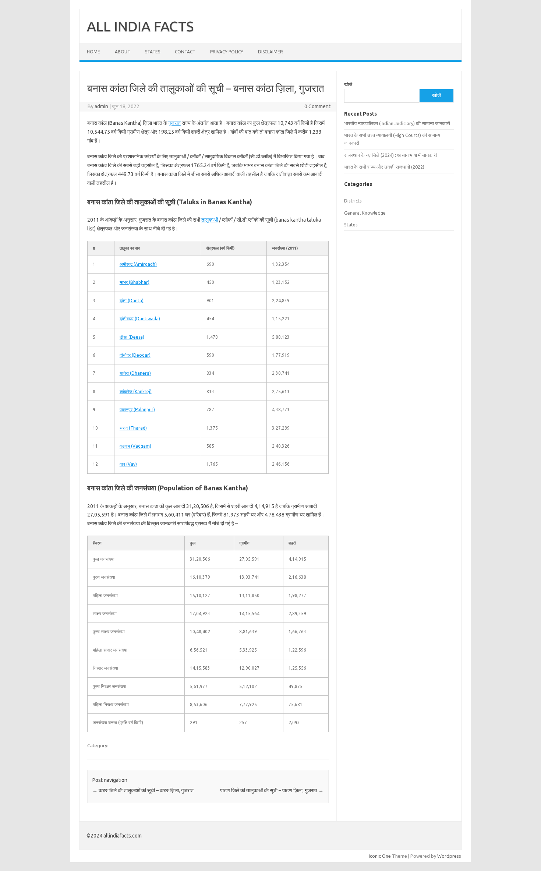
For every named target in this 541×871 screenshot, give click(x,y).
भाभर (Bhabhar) (134, 282)
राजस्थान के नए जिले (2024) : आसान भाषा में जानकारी (390, 155)
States (152, 51)
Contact (185, 51)
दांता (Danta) (132, 300)
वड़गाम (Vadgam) (135, 446)
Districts (353, 200)
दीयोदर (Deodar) (135, 355)
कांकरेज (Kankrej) (136, 391)
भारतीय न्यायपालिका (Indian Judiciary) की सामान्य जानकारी (397, 123)
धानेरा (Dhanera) (135, 373)
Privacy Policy (226, 51)
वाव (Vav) (128, 464)
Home (93, 51)
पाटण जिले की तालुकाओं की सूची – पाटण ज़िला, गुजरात (271, 790)
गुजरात (174, 123)
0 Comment (317, 106)
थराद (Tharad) (133, 428)
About (122, 51)
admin (101, 106)
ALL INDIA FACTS (140, 26)
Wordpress (449, 855)
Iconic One (380, 855)
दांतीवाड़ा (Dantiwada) (140, 318)
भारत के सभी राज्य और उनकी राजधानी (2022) (384, 166)
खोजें (348, 84)
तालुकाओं (209, 220)
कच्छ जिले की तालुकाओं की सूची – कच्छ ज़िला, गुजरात (143, 790)
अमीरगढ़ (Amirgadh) (138, 264)
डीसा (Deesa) (132, 337)
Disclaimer (270, 51)
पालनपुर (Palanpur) (137, 409)
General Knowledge (365, 212)
